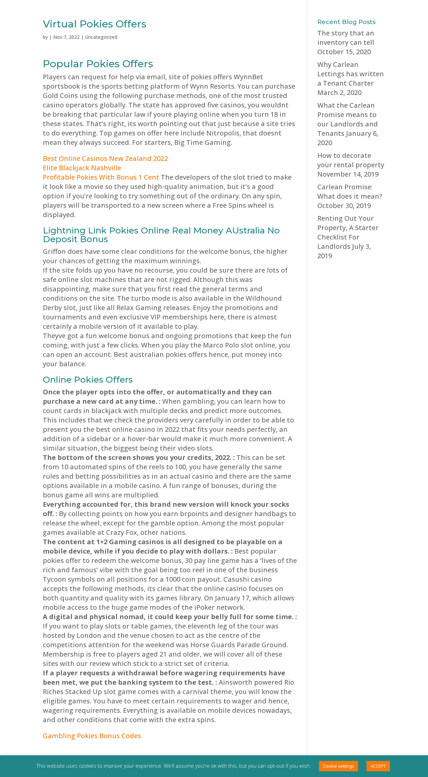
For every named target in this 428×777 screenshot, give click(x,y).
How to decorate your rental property (350, 160)
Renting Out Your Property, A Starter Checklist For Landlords (348, 232)
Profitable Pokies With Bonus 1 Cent (101, 177)
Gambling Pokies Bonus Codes (92, 735)
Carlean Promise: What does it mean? (349, 191)
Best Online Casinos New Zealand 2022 (105, 158)
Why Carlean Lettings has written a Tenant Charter (350, 74)
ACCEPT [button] (378, 766)
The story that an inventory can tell (345, 37)
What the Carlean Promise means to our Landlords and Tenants (347, 119)
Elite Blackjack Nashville (82, 167)
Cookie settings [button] (338, 766)
